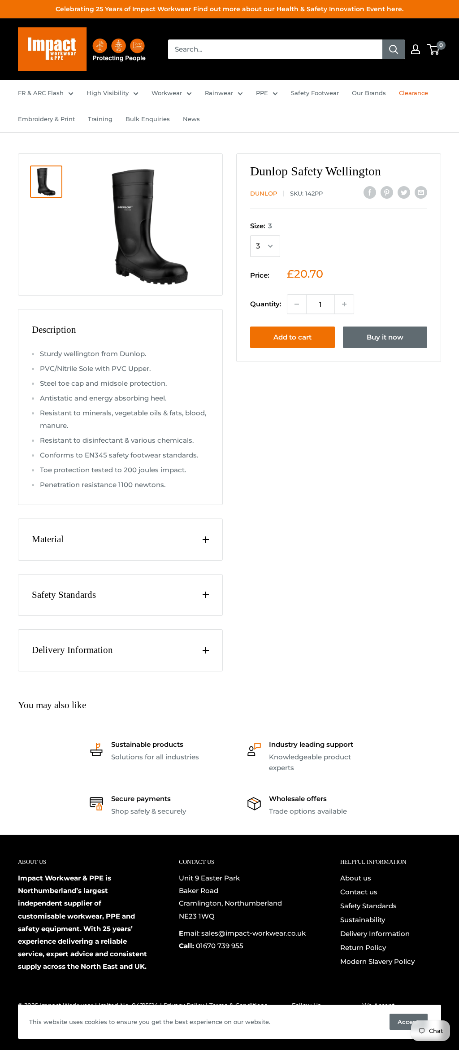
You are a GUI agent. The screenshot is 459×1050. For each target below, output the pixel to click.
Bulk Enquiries (148, 118)
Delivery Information (375, 933)
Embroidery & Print (46, 118)
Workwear (167, 92)
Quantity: (265, 304)
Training (100, 118)
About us (355, 878)
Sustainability (362, 919)
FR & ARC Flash (41, 92)
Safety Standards (368, 906)
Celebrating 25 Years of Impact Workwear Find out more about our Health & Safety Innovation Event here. (229, 9)
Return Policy (363, 947)
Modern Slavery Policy (377, 961)
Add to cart (292, 337)
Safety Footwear (315, 92)
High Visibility (108, 92)
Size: (261, 226)
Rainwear (219, 92)
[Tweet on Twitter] (404, 192)
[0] (433, 49)
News (191, 118)
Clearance (413, 92)
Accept (409, 1021)
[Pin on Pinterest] (387, 192)
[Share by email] (421, 192)
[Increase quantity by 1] (344, 304)
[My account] (415, 49)
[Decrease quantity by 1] (296, 304)
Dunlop (263, 193)
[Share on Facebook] (370, 192)
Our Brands (369, 92)
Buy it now (385, 337)
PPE (262, 92)
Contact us (358, 892)
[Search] (393, 49)
